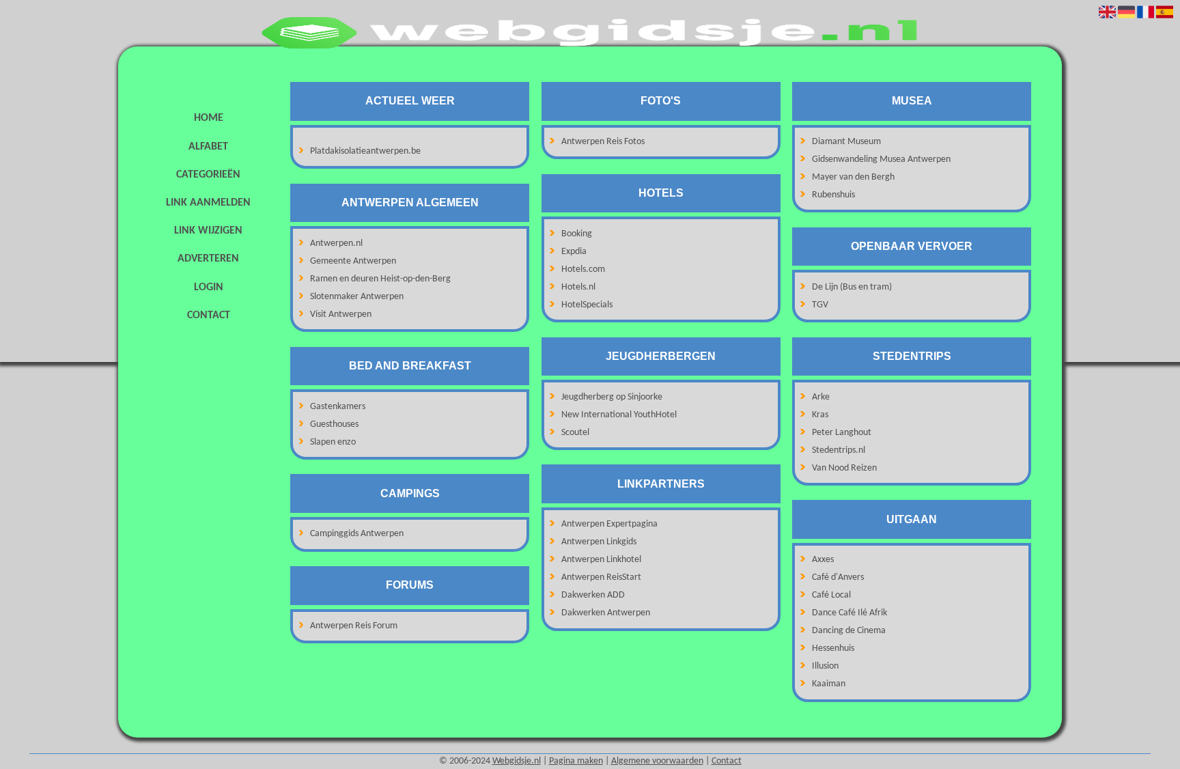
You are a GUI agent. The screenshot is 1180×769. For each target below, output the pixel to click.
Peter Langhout (841, 433)
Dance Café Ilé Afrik (849, 613)
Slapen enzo (333, 442)
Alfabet (208, 146)
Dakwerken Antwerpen (605, 613)
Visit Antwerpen (340, 314)
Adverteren (208, 258)
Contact (208, 315)
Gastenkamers (337, 407)
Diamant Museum (846, 142)
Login (208, 287)
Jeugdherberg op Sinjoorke (611, 397)
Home (208, 118)
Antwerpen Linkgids (598, 542)
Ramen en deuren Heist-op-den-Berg (380, 279)
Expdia (574, 252)
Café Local (831, 595)
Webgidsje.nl (516, 761)
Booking (576, 234)
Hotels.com (583, 269)
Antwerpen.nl (336, 243)
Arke (821, 397)
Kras (820, 415)
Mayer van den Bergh (853, 177)
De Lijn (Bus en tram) (852, 287)
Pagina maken (576, 761)
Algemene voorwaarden (657, 761)
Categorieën (208, 174)
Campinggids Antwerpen (357, 534)
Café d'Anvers (838, 577)
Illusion (825, 666)
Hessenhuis (833, 648)
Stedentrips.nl (838, 450)
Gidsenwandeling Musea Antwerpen (881, 159)
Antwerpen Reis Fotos (603, 142)
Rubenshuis (833, 195)
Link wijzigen (208, 230)
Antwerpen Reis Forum (353, 626)
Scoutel (575, 433)
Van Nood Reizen (844, 468)
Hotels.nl (578, 287)
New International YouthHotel (619, 415)
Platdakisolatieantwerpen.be (365, 151)
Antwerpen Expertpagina (609, 524)
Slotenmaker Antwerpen (357, 297)
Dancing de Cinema (849, 631)
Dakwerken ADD (593, 595)
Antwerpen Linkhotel (601, 560)
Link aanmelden (208, 202)
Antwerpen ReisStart (601, 577)
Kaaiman (828, 684)
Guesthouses (334, 424)
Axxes (823, 560)
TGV (820, 305)
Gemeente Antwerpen (353, 261)
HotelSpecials (587, 305)
